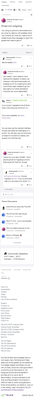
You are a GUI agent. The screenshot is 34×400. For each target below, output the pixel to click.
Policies (4, 297)
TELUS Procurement (8, 346)
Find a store (5, 311)
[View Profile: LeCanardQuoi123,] (3, 229)
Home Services (6, 14)
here (26, 108)
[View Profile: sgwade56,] (3, 208)
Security (4, 337)
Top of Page (17, 269)
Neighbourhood (6, 308)
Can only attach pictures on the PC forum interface (19, 228)
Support (4, 303)
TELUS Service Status (9, 299)
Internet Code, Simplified (10, 327)
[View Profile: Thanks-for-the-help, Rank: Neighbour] (3, 20)
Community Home (6, 269)
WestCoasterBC (10, 57)
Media (3, 294)
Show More (9, 189)
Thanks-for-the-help (12, 19)
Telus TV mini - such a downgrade (18, 221)
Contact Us (5, 306)
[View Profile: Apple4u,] (3, 236)
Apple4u (17, 237)
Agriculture (29, 2)
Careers (4, 292)
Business (12, 2)
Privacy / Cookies (7, 334)
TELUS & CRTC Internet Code (12, 324)
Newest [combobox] (29, 52)
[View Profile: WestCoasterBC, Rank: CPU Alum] (3, 58)
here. (15, 62)
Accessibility (5, 289)
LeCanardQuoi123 (20, 230)
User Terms (5, 313)
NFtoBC (8, 100)
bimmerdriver (18, 216)
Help (2, 273)
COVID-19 (4, 321)
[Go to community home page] (8, 10)
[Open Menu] (31, 15)
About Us (4, 287)
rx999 (16, 223)
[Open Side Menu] (2, 10)
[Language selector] (15, 10)
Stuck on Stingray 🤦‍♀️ (14, 235)
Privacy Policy (27, 269)
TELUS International (8, 343)
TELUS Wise (5, 351)
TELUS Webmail (7, 348)
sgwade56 (17, 209)
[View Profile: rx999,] (3, 222)
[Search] (19, 10)
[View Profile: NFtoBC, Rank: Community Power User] (3, 101)
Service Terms (6, 316)
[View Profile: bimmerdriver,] (3, 215)
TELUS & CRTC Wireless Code (12, 329)
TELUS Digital (6, 341)
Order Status (5, 318)
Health (20, 2)
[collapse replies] (17, 56)
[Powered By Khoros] (17, 278)
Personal (4, 2)
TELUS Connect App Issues (16, 214)
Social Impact (5, 5)
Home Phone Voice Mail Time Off (18, 207)
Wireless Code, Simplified (10, 332)
